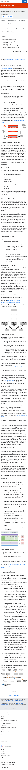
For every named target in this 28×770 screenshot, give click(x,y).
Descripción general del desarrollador (8, 737)
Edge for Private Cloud (7, 5)
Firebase (3, 753)
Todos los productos (5, 757)
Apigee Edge (3, 20)
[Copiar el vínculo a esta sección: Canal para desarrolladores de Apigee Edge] (2, 373)
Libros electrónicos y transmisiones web (9, 720)
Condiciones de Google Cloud (8, 764)
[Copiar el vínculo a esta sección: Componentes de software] (15, 168)
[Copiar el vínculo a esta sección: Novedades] (10, 56)
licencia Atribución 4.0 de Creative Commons (13, 700)
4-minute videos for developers (7, 739)
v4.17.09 (18, 5)
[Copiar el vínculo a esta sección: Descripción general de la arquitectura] (2, 83)
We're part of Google (5, 714)
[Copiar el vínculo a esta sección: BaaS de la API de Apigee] (17, 265)
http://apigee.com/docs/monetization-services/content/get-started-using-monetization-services (13, 566)
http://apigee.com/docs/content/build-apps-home (12, 366)
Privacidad (3, 762)
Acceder (24, 1)
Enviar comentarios (7, 25)
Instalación (24, 20)
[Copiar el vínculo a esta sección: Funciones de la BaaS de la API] (17, 295)
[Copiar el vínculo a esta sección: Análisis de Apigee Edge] (16, 198)
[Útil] (8, 23)
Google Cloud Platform (5, 755)
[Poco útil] (10, 23)
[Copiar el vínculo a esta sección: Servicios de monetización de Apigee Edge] (2, 423)
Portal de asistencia (5, 731)
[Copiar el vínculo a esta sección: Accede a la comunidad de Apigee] (25, 65)
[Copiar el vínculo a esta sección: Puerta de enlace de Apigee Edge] (21, 143)
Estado (2, 729)
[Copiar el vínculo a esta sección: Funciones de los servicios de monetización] (23, 482)
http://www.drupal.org (9, 380)
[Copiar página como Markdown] (11, 31)
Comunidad (3, 725)
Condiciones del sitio (11, 762)
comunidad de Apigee (7, 68)
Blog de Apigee (4, 741)
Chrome (2, 751)
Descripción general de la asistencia (8, 727)
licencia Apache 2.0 (19, 701)
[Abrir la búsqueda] (20, 1)
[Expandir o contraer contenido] (9, 35)
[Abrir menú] (2, 1)
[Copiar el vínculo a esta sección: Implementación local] (16, 572)
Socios (2, 718)
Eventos (2, 716)
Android (2, 749)
